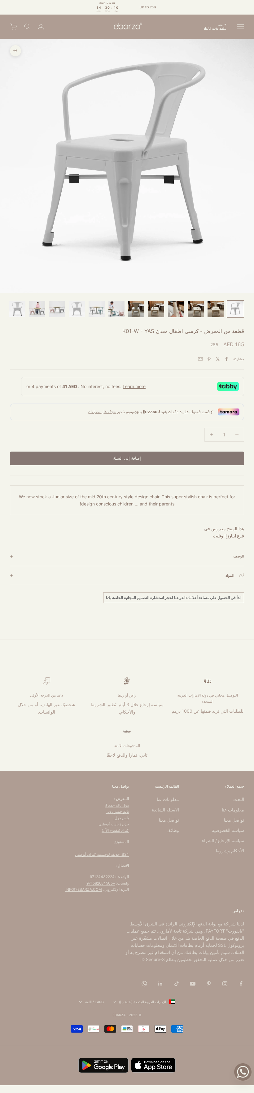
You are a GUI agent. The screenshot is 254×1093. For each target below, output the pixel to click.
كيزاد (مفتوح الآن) (115, 830)
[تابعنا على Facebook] (241, 984)
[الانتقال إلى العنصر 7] (116, 309)
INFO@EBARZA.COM (83, 889)
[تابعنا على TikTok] (176, 984)
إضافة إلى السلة (127, 458)
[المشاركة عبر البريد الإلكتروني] (200, 358)
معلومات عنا (233, 809)
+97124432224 (103, 876)
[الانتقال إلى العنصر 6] (136, 309)
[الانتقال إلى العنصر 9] (76, 309)
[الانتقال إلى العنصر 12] (17, 309)
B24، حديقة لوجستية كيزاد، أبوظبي (102, 854)
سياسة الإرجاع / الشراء (223, 840)
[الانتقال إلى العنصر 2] (215, 309)
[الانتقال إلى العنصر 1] (235, 309)
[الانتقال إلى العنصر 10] (57, 309)
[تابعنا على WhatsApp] (144, 984)
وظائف (172, 830)
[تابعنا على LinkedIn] (160, 984)
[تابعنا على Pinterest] (209, 984)
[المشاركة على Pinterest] (209, 358)
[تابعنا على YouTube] (193, 984)
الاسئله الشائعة (165, 809)
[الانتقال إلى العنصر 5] (156, 309)
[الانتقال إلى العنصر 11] (37, 309)
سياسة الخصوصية (228, 830)
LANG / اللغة (94, 1002)
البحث (238, 799)
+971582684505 (100, 883)
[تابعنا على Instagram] (225, 984)
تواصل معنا (234, 820)
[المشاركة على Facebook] (226, 358)
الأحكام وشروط (229, 850)
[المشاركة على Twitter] (217, 358)
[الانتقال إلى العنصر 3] (195, 309)
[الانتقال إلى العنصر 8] (96, 309)
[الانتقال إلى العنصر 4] (176, 309)
